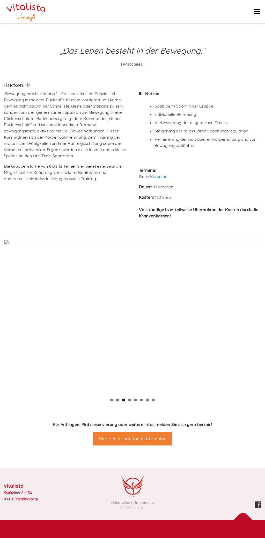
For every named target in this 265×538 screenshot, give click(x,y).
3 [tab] (123, 400)
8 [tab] (153, 400)
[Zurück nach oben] (243, 520)
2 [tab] (117, 400)
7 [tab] (147, 400)
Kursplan (158, 176)
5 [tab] (135, 400)
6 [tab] (141, 400)
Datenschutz (121, 502)
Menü (256, 9)
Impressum (144, 502)
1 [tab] (111, 400)
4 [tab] (129, 400)
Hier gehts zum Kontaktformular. (132, 438)
